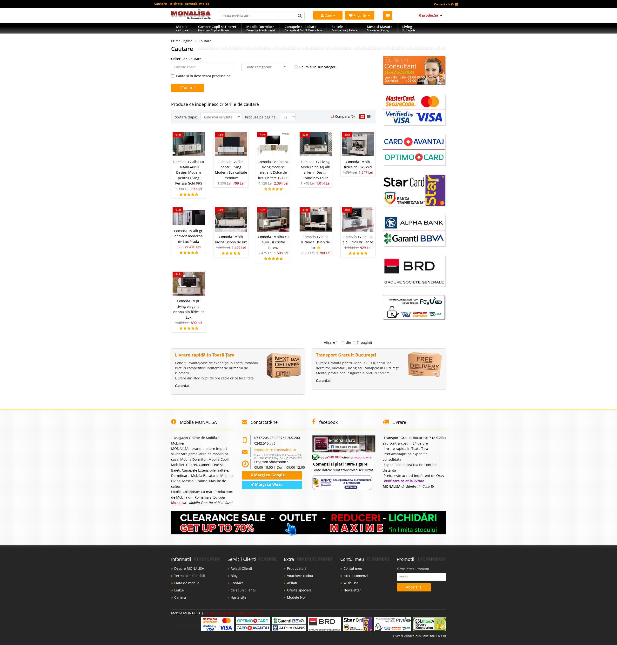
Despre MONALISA (189, 568)
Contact (237, 583)
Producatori (296, 568)
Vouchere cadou (300, 575)
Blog (234, 575)
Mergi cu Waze (268, 484)
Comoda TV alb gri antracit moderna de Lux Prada (188, 236)
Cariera (180, 597)
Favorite (361, 15)
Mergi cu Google (269, 475)
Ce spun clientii (243, 590)
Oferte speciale (299, 590)
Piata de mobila (186, 583)
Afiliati (292, 583)
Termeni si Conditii (189, 575)
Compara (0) (344, 116)
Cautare (205, 41)
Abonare (414, 587)
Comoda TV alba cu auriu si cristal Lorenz (273, 242)
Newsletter (352, 590)
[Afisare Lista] (369, 116)
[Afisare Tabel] (362, 116)
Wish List (350, 583)
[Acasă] (191, 18)
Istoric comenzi (355, 575)
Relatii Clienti (241, 568)
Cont (328, 15)
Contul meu (352, 568)
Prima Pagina (181, 41)
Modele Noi (296, 597)
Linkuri (179, 590)
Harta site (238, 597)
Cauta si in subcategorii (318, 67)
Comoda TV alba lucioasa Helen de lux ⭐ (315, 242)
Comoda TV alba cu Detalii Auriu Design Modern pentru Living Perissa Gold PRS (188, 172)
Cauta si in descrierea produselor (203, 76)
